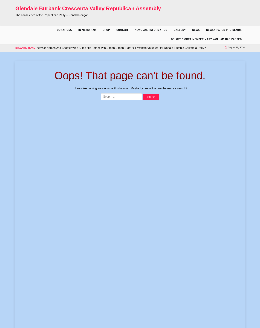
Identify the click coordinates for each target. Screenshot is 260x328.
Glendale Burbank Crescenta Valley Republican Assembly (88, 8)
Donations (64, 30)
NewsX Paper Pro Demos (224, 30)
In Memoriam (87, 30)
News (196, 30)
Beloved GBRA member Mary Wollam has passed (206, 39)
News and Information (151, 30)
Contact (122, 30)
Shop (106, 30)
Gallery (180, 30)
